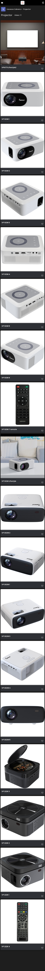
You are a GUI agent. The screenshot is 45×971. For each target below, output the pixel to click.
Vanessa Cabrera (14, 9)
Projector (27, 9)
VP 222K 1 (5, 895)
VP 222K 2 (6, 843)
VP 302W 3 (6, 636)
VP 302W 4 (6, 688)
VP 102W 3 (6, 223)
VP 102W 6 (6, 378)
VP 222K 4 (6, 946)
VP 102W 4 (6, 274)
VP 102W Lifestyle (9, 481)
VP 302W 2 (6, 533)
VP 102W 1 (5, 119)
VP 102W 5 (6, 326)
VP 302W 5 (6, 740)
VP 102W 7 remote (9, 429)
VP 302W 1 (6, 584)
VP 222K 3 (6, 791)
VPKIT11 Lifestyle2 (9, 67)
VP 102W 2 (6, 171)
